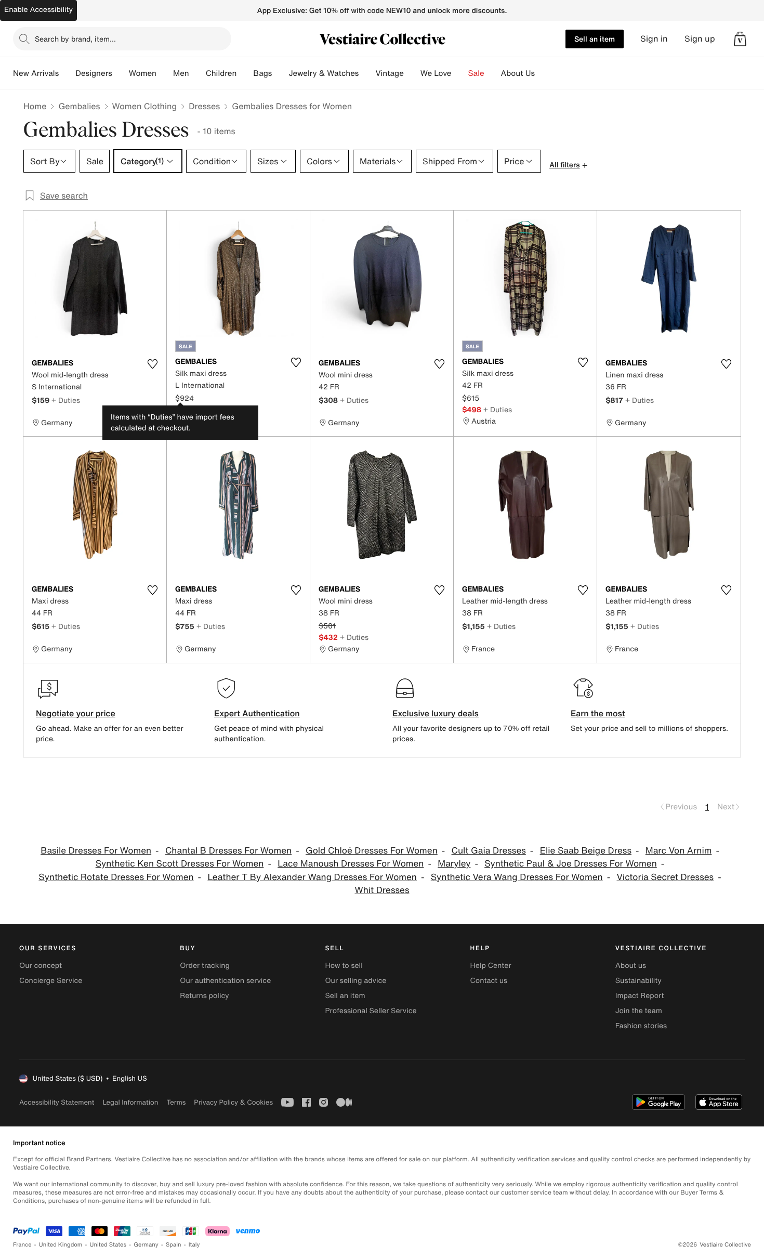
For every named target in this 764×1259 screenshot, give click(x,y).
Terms (176, 1102)
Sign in (654, 38)
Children (221, 73)
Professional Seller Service (370, 1010)
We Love (436, 73)
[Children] (245, 73)
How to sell (343, 965)
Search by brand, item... (75, 38)
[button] (740, 39)
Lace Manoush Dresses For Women (351, 863)
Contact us (489, 980)
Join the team (638, 1010)
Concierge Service (50, 980)
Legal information (130, 1102)
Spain (173, 1245)
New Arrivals (36, 73)
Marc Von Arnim (679, 850)
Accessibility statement (56, 1102)
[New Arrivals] (67, 73)
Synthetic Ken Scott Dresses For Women (180, 863)
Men (181, 73)
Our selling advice (355, 980)
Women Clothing (144, 106)
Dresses (204, 106)
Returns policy (204, 995)
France (22, 1245)
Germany (146, 1245)
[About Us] (543, 73)
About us (630, 965)
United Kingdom (61, 1245)
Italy (194, 1245)
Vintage (389, 73)
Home (34, 106)
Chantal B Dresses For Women (228, 850)
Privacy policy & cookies (233, 1102)
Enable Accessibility (38, 9)
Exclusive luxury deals (435, 713)
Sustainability (638, 980)
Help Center (490, 965)
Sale (476, 73)
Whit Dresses (381, 890)
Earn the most (598, 713)
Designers (93, 73)
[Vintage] (412, 73)
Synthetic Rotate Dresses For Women (115, 877)
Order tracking (205, 965)
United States (108, 1245)
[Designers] (120, 73)
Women (142, 73)
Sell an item (594, 38)
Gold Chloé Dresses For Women (372, 850)
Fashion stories (641, 1025)
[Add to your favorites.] (152, 364)
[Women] (165, 73)
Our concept (40, 965)
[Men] (197, 73)
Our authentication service (225, 980)
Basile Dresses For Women (96, 850)
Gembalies (79, 106)
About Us (518, 73)
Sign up (699, 38)
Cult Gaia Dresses (489, 850)
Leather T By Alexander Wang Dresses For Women (312, 877)
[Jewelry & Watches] (367, 73)
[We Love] (460, 73)
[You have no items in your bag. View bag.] (740, 39)
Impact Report (639, 995)
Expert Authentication (257, 713)
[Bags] (280, 73)
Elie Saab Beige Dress (585, 850)
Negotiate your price (75, 713)
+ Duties (65, 400)
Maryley (454, 863)
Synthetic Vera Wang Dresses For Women (517, 877)
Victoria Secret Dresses (665, 877)
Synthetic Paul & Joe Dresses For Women (570, 863)
